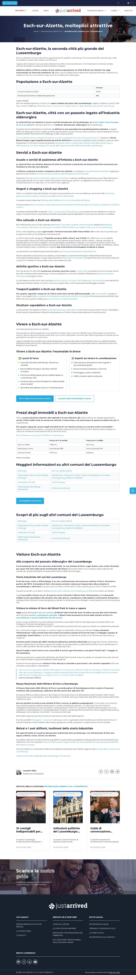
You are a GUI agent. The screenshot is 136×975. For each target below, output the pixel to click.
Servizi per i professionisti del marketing (68, 934)
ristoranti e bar (45, 196)
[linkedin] (29, 962)
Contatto (128, 11)
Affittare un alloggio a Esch (35, 398)
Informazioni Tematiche (51, 31)
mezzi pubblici (101, 294)
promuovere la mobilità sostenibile (63, 299)
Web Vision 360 (114, 972)
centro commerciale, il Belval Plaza (62, 212)
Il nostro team (23, 931)
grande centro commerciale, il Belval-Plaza (76, 143)
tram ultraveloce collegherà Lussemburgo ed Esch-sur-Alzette (61, 296)
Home (35, 31)
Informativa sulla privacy (102, 937)
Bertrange (22, 471)
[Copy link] (118, 772)
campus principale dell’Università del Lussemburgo (80, 145)
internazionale (82, 174)
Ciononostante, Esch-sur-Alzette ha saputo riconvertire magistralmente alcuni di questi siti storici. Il (58, 138)
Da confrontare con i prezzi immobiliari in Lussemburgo (40, 435)
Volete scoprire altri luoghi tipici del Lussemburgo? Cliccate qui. (43, 756)
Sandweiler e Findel (26, 482)
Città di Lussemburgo (61, 488)
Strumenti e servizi (95, 11)
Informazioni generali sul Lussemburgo (83, 31)
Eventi (46, 11)
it (130, 3)
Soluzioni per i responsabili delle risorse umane (67, 941)
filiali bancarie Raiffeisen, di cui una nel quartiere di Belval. (65, 200)
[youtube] (35, 962)
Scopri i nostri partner (64, 928)
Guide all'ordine (61, 924)
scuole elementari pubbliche (96, 171)
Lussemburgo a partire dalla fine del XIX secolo (39, 618)
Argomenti (20, 10)
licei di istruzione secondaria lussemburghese (54, 174)
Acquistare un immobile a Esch (74, 398)
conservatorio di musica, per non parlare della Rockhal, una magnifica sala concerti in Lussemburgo (69, 227)
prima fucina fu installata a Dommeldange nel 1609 (70, 591)
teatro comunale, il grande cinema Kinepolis (74, 225)
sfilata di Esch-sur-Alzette (72, 258)
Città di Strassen (58, 482)
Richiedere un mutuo (30, 501)
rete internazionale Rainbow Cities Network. (77, 251)
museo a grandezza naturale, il (44, 615)
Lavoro (114, 11)
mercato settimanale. (64, 196)
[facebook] (24, 962)
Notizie (35, 11)
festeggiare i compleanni (42, 720)
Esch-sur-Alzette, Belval (62, 471)
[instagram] (18, 962)
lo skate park (81, 271)
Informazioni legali (99, 924)
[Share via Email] (112, 772)
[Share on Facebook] (101, 772)
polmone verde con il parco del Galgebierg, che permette (79, 280)
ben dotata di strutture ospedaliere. (61, 310)
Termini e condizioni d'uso (102, 928)
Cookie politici (96, 933)
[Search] (118, 3)
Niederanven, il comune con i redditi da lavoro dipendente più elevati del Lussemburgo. (77, 106)
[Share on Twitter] (106, 772)
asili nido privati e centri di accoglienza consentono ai (48, 178)
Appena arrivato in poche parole (29, 925)
